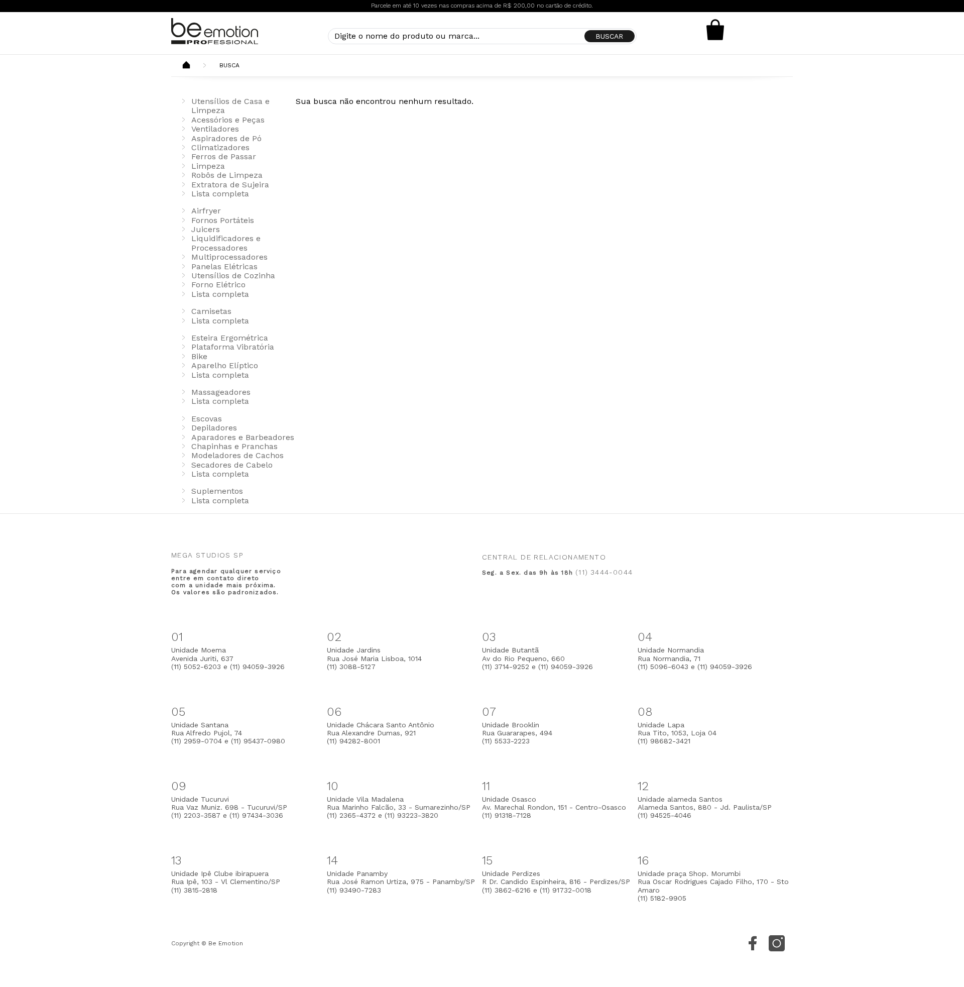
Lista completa (220, 193)
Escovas (206, 418)
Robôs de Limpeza (227, 175)
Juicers (205, 229)
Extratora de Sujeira (230, 184)
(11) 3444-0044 (604, 572)
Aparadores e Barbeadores (242, 437)
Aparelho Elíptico (224, 365)
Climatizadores (220, 147)
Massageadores (221, 392)
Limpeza (208, 166)
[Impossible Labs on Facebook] (753, 943)
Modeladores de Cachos (237, 455)
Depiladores (214, 427)
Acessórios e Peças (228, 120)
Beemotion (186, 66)
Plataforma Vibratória (232, 347)
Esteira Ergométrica (229, 338)
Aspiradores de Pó (226, 138)
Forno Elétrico (218, 284)
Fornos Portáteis (222, 220)
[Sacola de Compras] (715, 29)
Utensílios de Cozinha (233, 275)
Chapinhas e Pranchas (234, 446)
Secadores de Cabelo (232, 465)
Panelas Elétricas (224, 266)
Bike (199, 356)
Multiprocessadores (229, 257)
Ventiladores (215, 129)
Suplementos (217, 491)
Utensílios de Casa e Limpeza (230, 105)
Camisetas (211, 311)
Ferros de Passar (223, 156)
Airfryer (206, 210)
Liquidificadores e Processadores (226, 243)
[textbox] (482, 36)
